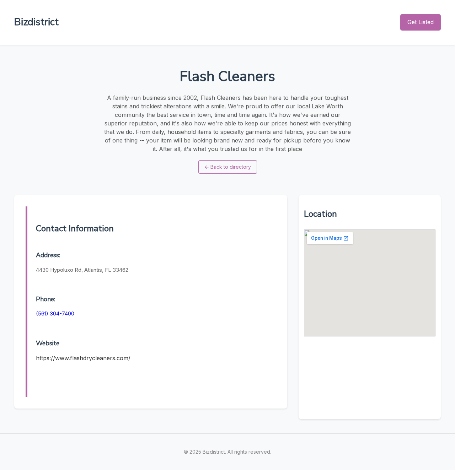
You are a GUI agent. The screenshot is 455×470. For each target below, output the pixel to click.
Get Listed (420, 22)
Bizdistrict (36, 22)
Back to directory (227, 167)
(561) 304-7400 (55, 313)
